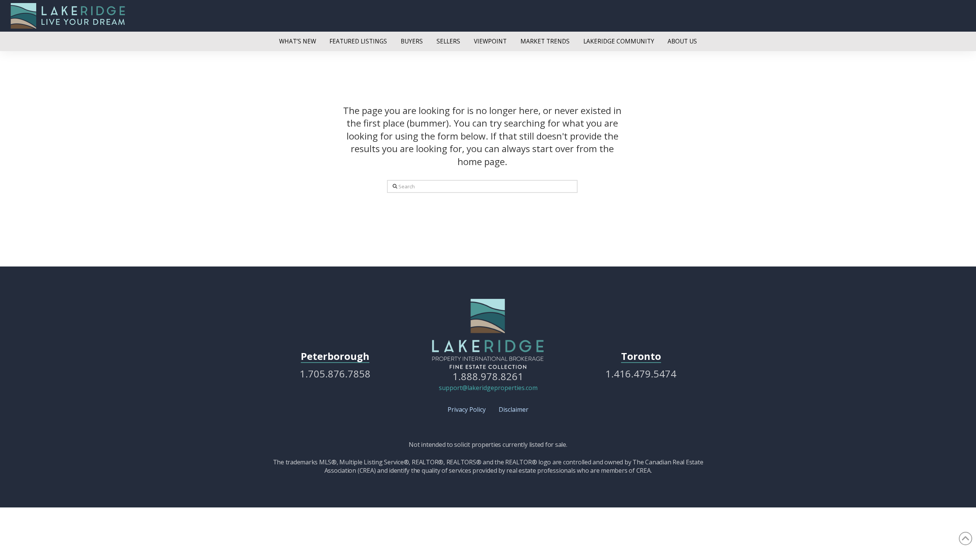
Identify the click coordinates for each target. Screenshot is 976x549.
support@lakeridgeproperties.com (488, 388)
